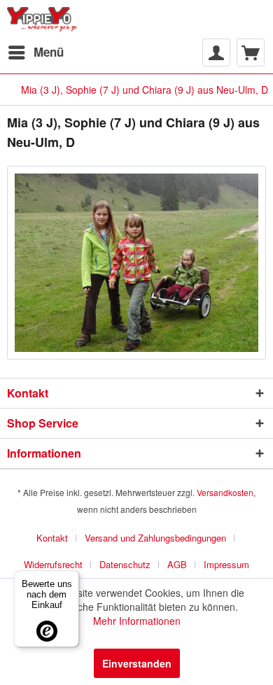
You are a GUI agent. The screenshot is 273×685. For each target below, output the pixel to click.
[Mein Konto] (216, 52)
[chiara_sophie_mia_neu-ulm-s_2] (136, 263)
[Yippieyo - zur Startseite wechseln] (44, 19)
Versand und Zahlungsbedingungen (155, 537)
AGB (177, 564)
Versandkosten (225, 492)
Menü (49, 51)
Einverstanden (137, 663)
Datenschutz (124, 564)
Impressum (226, 564)
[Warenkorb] (251, 52)
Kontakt (52, 537)
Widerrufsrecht (53, 564)
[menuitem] (35, 52)
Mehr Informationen (137, 621)
